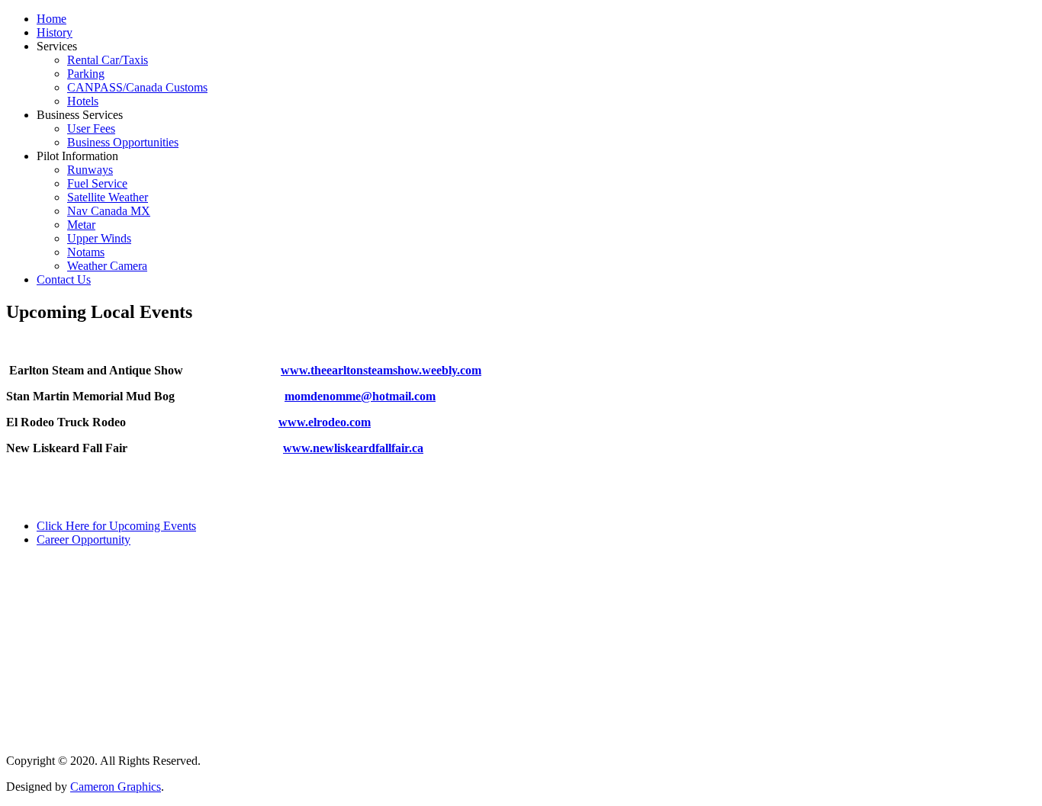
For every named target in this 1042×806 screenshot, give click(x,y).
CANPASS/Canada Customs (137, 87)
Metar (81, 224)
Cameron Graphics (115, 786)
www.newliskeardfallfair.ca (353, 448)
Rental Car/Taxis (107, 59)
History (54, 32)
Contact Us (64, 279)
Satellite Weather (107, 197)
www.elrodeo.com (324, 422)
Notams (86, 252)
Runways (90, 169)
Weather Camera (107, 265)
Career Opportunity (83, 539)
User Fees (91, 128)
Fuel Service (97, 183)
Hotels (82, 101)
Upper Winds (99, 238)
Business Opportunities (122, 142)
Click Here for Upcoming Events (116, 525)
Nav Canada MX (108, 210)
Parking (86, 73)
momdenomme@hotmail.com (360, 396)
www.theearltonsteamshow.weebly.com (381, 370)
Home (51, 18)
